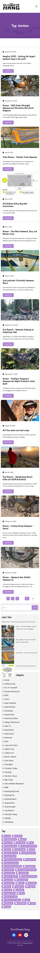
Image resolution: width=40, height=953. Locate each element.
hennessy (9, 870)
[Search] (35, 607)
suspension (10, 893)
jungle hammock (29, 876)
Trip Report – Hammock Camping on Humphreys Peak (18, 330)
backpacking (10, 839)
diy (31, 843)
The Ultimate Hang (20, 929)
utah (33, 903)
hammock (31, 859)
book (24, 839)
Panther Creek (11, 776)
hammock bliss (11, 863)
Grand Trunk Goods (13, 859)
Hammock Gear (11, 718)
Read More (8, 71)
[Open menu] (36, 6)
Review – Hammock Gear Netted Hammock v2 (16, 578)
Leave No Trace (11, 745)
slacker (8, 890)
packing (32, 883)
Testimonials (10, 806)
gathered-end (11, 853)
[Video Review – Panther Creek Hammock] (8, 657)
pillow (7, 886)
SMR (6, 787)
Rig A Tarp (9, 780)
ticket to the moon (12, 900)
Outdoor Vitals (11, 768)
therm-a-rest (10, 897)
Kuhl (6, 741)
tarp (22, 893)
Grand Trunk (10, 856)
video (7, 907)
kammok (8, 880)
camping (20, 843)
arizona (18, 836)
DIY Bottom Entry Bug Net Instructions (15, 205)
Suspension (10, 803)
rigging (31, 886)
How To (8, 726)
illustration (9, 873)
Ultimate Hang (11, 814)
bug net (8, 843)
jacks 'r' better (11, 876)
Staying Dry (9, 795)
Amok (7, 680)
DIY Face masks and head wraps (16, 430)
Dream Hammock (12, 691)
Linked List (9, 753)
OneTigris (9, 764)
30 (27, 598)
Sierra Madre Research (14, 783)
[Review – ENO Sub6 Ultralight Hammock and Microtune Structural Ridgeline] (8, 631)
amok (7, 836)
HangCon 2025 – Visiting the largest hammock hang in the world (19, 57)
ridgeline (19, 886)
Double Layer (10, 846)
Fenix (7, 699)
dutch (7, 849)
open (21, 883)
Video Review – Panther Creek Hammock (20, 157)
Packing (8, 772)
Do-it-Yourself (11, 687)
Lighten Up (9, 749)
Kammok (8, 737)
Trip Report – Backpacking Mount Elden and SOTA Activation (17, 478)
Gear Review (10, 707)
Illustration (9, 730)
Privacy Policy (27, 943)
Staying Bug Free (12, 791)
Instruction (9, 734)
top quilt (8, 903)
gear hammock (29, 853)
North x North (10, 757)
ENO (6, 695)
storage (20, 890)
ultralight (21, 903)
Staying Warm (10, 799)
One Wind (9, 760)
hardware (30, 866)
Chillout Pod (10, 684)
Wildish (8, 818)
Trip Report (9, 810)
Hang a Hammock (12, 722)
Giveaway (9, 710)
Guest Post (9, 714)
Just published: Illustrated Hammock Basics (18, 281)
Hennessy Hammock (27, 870)
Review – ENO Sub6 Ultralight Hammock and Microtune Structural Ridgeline (18, 108)
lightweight (22, 880)
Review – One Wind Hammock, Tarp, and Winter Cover (20, 232)
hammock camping (13, 866)
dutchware (20, 849)
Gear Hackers (10, 703)
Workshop (9, 822)
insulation (24, 873)
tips (27, 900)
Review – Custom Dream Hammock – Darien (18, 527)
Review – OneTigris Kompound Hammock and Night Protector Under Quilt (19, 381)
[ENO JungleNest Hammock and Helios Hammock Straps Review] (8, 644)
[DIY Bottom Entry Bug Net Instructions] (8, 671)
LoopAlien (9, 883)
